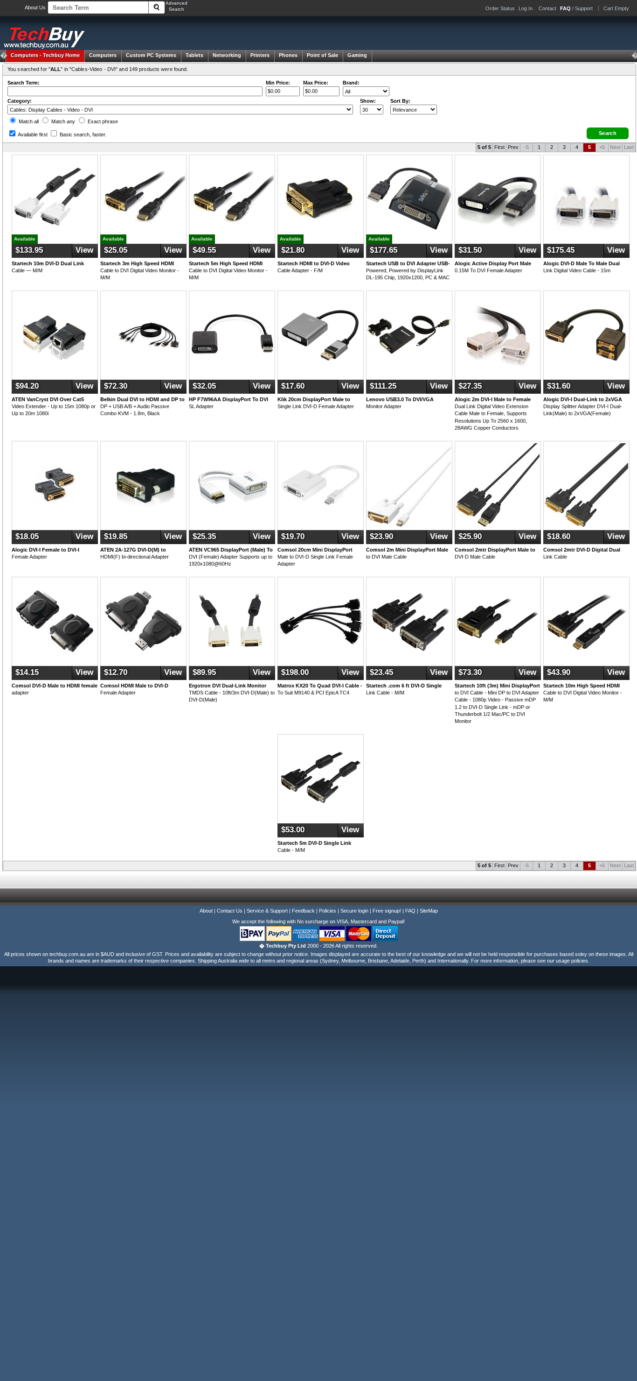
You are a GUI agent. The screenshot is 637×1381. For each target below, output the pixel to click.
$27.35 (470, 386)
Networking (227, 55)
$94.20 (27, 386)
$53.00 (293, 829)
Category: (19, 101)
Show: (368, 101)
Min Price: (278, 82)
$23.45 (381, 672)
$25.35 (204, 536)
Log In (526, 8)
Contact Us (229, 911)
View (84, 250)
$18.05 (27, 536)
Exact (102, 121)
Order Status (500, 8)
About (206, 911)
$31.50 (470, 250)
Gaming (357, 55)
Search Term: (23, 82)
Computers (103, 55)
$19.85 (115, 536)
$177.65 (383, 250)
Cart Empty (616, 8)
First (499, 147)
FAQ (410, 911)
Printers (260, 55)
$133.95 (29, 250)
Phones (288, 55)
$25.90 (470, 536)
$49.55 (204, 250)
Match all (28, 121)
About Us (35, 7)
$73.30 (470, 672)
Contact (547, 8)
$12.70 (115, 672)
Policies (327, 911)
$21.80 (293, 250)
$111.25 (383, 386)
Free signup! (387, 911)
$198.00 (295, 672)
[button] (608, 133)
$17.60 (293, 386)
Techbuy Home (45, 55)
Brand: (351, 82)
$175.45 (561, 250)
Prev (513, 147)
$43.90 (558, 672)
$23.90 (381, 536)
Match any (62, 121)
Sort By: (400, 101)
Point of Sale (322, 55)
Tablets (194, 55)
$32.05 (204, 386)
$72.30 (115, 386)
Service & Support (267, 911)
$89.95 (204, 672)
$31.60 (558, 386)
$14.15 (27, 672)
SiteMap (429, 911)
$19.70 (293, 536)
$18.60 (558, 536)
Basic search (82, 134)
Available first (32, 134)
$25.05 (115, 250)
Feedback (303, 911)
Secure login (354, 911)
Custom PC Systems (151, 55)
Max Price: (315, 82)
